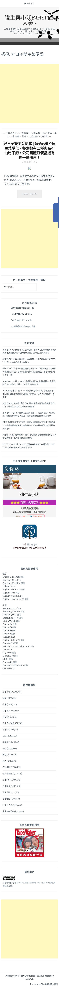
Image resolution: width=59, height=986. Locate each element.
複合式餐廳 (7, 773)
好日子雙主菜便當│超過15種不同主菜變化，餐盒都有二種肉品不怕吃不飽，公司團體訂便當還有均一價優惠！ (29, 150)
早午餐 (5, 711)
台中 (4, 704)
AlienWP (29, 979)
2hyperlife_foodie (23, 320)
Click (56, 212)
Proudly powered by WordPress (20, 976)
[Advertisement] (29, 93)
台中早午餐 (7, 723)
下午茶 (5, 729)
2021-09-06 (29, 162)
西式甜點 (6, 767)
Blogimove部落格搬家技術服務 (44, 984)
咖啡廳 (5, 742)
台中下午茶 (7, 805)
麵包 (4, 761)
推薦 (4, 698)
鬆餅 (4, 755)
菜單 (4, 717)
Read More (31, 195)
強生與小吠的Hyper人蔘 (24, 326)
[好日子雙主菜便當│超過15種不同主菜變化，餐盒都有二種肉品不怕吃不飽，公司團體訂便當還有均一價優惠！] (29, 168)
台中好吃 (6, 780)
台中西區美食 (8, 811)
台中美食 (6, 692)
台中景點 (6, 792)
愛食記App (32, 544)
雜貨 (4, 736)
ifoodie (11, 133)
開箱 (22, 577)
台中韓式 (6, 786)
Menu (31, 3)
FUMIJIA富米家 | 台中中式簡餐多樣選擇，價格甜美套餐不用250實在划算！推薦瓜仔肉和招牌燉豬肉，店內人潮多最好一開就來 (29, 393)
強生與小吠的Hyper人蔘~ (29, 20)
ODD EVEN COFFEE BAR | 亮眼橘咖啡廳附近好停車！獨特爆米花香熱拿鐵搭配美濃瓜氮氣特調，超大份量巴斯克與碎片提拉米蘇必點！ (29, 425)
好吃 (4, 748)
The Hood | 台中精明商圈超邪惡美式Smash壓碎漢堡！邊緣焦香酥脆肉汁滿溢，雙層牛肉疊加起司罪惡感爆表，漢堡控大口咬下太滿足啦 (29, 371)
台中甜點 (6, 799)
